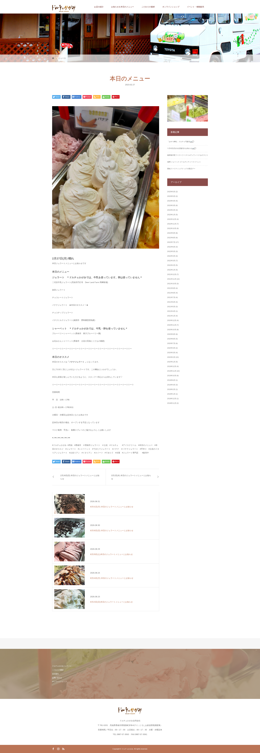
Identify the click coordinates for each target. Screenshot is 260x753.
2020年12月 (171, 320)
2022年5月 (171, 251)
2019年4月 (171, 385)
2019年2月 (171, 389)
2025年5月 (171, 192)
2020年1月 (171, 362)
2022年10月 (171, 228)
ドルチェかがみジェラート (62, 666)
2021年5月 (171, 307)
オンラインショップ (170, 7)
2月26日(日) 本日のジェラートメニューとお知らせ (79, 477)
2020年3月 (171, 353)
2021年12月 (171, 274)
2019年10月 (171, 376)
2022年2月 (171, 265)
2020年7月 (171, 343)
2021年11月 (171, 279)
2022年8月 (171, 238)
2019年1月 (171, 394)
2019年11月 (171, 371)
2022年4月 (171, 256)
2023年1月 (171, 215)
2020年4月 (171, 348)
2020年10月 (171, 330)
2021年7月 (171, 297)
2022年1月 (171, 270)
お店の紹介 (99, 7)
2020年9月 (171, 334)
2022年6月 (171, 247)
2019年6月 (171, 380)
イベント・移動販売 (195, 7)
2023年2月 (171, 210)
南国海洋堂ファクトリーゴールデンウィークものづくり (187, 155)
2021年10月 (171, 284)
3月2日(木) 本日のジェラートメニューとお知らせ (131, 477)
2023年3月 (171, 205)
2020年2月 (171, 357)
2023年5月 (171, 196)
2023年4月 (171, 201)
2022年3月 (171, 261)
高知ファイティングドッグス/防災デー (181, 169)
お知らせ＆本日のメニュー (122, 7)
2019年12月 (171, 366)
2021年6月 (171, 302)
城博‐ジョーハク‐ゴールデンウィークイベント (184, 162)
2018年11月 (171, 403)
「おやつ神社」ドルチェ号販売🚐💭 (180, 142)
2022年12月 (171, 219)
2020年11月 (171, 325)
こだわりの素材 (148, 7)
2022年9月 (171, 233)
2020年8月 (171, 339)
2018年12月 (171, 399)
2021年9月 (171, 288)
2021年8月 (171, 293)
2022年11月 (171, 224)
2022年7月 (171, 242)
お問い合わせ (57, 678)
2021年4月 (171, 311)
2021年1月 (171, 316)
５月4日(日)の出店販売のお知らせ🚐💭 (181, 148)
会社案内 (55, 674)
